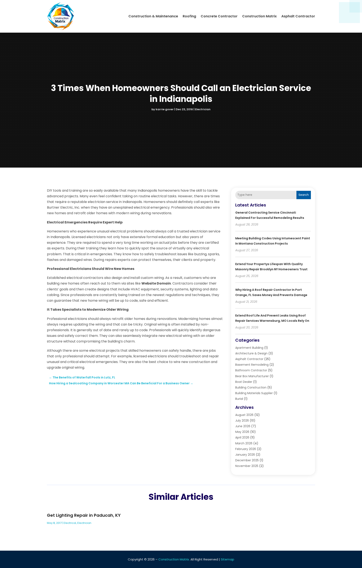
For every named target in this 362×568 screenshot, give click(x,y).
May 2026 (242, 432)
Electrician (203, 109)
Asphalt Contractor (298, 16)
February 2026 (245, 449)
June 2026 (242, 426)
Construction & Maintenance (153, 16)
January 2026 (245, 455)
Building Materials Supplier (254, 393)
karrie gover (165, 109)
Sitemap (227, 559)
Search (304, 195)
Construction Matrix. (174, 559)
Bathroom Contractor (251, 370)
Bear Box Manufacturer (252, 376)
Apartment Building (249, 348)
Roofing (189, 16)
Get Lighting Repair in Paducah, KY (84, 515)
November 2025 (246, 466)
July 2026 (242, 420)
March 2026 (243, 443)
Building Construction (250, 387)
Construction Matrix (259, 16)
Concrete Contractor (219, 16)
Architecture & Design (251, 353)
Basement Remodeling (252, 365)
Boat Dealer (243, 382)
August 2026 (244, 415)
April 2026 (242, 437)
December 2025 (247, 460)
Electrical (70, 523)
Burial (239, 399)
